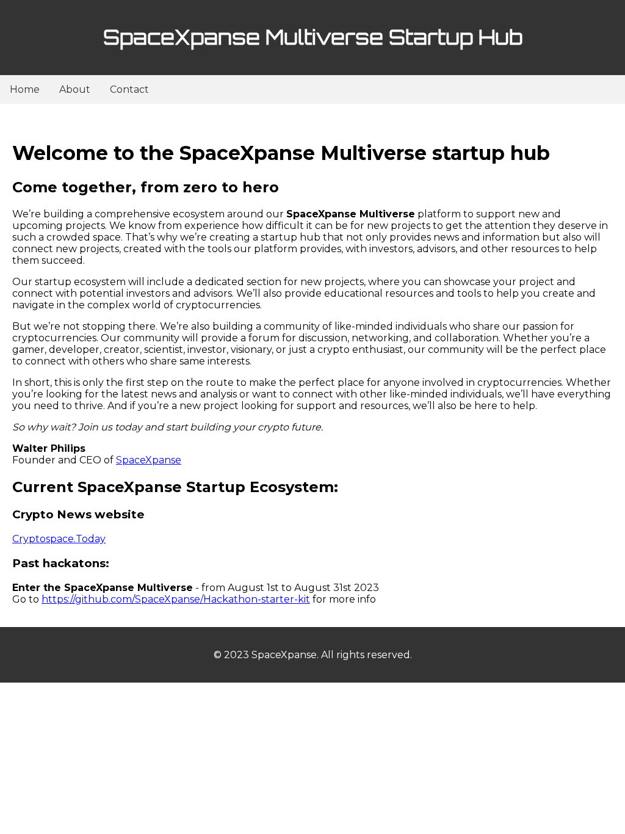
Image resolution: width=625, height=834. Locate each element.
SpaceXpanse (148, 460)
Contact (129, 89)
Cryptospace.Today (59, 539)
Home (25, 89)
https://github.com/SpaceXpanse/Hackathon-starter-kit (176, 599)
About (74, 89)
